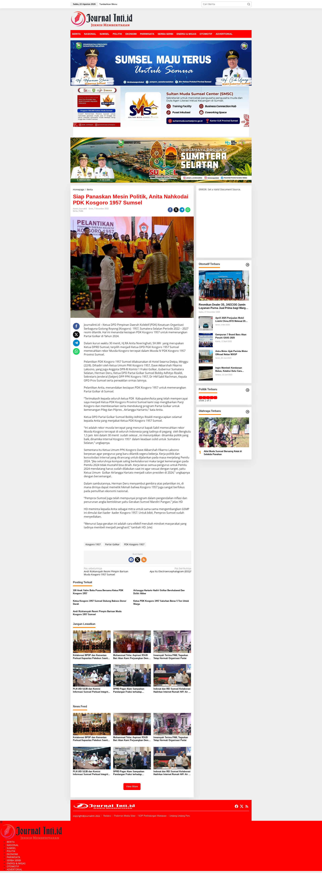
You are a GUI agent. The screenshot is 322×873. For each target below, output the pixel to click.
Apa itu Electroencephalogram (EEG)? (170, 570)
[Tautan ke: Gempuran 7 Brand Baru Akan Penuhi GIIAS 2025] (206, 340)
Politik (81, 211)
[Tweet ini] (176, 209)
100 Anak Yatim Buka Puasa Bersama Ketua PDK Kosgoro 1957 (98, 592)
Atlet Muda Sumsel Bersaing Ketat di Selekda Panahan (223, 453)
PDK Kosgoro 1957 (134, 544)
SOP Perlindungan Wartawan (152, 816)
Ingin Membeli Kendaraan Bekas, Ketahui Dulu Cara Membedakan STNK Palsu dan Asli (231, 369)
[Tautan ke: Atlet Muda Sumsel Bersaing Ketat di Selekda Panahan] (224, 432)
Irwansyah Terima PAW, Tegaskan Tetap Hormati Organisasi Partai (170, 656)
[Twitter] (137, 559)
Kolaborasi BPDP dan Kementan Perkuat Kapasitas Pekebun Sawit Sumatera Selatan (90, 657)
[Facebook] (131, 559)
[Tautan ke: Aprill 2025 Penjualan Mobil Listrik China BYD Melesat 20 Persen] (206, 323)
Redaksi (107, 816)
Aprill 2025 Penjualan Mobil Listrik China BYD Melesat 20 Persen (230, 320)
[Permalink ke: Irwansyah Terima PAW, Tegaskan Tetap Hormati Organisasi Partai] (172, 641)
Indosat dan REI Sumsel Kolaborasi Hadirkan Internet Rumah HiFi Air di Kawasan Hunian (172, 690)
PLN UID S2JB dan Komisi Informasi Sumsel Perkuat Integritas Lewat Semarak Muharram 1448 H (91, 690)
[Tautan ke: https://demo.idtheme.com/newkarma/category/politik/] (248, 390)
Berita (75, 211)
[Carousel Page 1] (200, 397)
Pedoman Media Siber (125, 816)
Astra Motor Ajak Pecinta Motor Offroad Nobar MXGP (231, 352)
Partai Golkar (112, 544)
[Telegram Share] (181, 209)
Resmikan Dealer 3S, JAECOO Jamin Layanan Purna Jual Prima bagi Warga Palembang (223, 306)
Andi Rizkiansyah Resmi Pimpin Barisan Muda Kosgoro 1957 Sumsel (106, 571)
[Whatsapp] (187, 209)
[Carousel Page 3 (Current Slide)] (208, 397)
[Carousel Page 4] (211, 397)
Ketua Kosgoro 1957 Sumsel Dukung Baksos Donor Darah (99, 602)
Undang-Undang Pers (179, 816)
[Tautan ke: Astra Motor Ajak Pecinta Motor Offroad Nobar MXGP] (206, 356)
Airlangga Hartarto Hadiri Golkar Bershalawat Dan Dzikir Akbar (159, 592)
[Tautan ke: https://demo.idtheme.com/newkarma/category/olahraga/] (248, 412)
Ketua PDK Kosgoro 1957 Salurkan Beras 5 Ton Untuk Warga (161, 602)
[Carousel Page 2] (204, 397)
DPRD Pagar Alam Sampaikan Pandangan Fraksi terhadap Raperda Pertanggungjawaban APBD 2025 (128, 690)
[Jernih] (101, 18)
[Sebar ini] (170, 209)
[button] (249, 4)
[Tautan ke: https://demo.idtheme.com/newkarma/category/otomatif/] (248, 265)
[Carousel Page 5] (215, 397)
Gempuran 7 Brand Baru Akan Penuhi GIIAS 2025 (230, 336)
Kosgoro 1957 (93, 544)
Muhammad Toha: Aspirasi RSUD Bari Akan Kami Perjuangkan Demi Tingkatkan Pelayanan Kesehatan (131, 657)
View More (132, 786)
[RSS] (144, 559)
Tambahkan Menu (108, 4)
